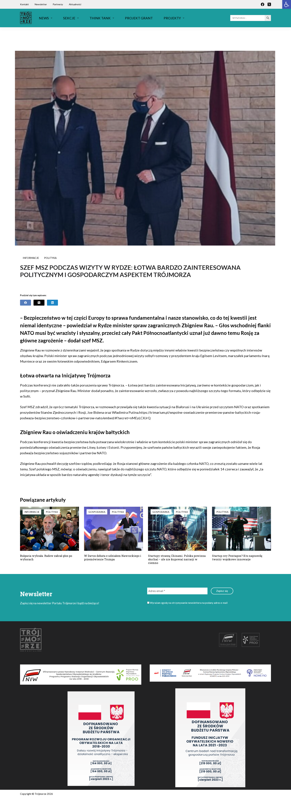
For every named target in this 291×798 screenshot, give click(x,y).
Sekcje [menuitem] (69, 18)
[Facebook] (262, 4)
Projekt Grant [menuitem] (139, 18)
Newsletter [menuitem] (41, 4)
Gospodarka (96, 511)
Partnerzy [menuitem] (58, 4)
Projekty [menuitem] (172, 18)
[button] (286, 4)
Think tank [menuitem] (100, 18)
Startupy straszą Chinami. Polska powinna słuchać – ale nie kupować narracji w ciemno (177, 559)
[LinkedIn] (52, 303)
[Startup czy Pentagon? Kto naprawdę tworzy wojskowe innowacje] (241, 529)
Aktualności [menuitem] (75, 4)
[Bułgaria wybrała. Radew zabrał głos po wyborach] (49, 529)
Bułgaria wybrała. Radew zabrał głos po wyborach (46, 557)
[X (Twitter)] (269, 4)
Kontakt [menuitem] (24, 4)
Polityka (50, 257)
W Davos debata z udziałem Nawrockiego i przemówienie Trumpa (112, 557)
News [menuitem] (44, 18)
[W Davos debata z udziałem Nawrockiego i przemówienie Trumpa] (113, 529)
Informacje (31, 257)
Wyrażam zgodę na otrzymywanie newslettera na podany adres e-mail (188, 602)
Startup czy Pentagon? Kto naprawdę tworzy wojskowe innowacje (237, 557)
